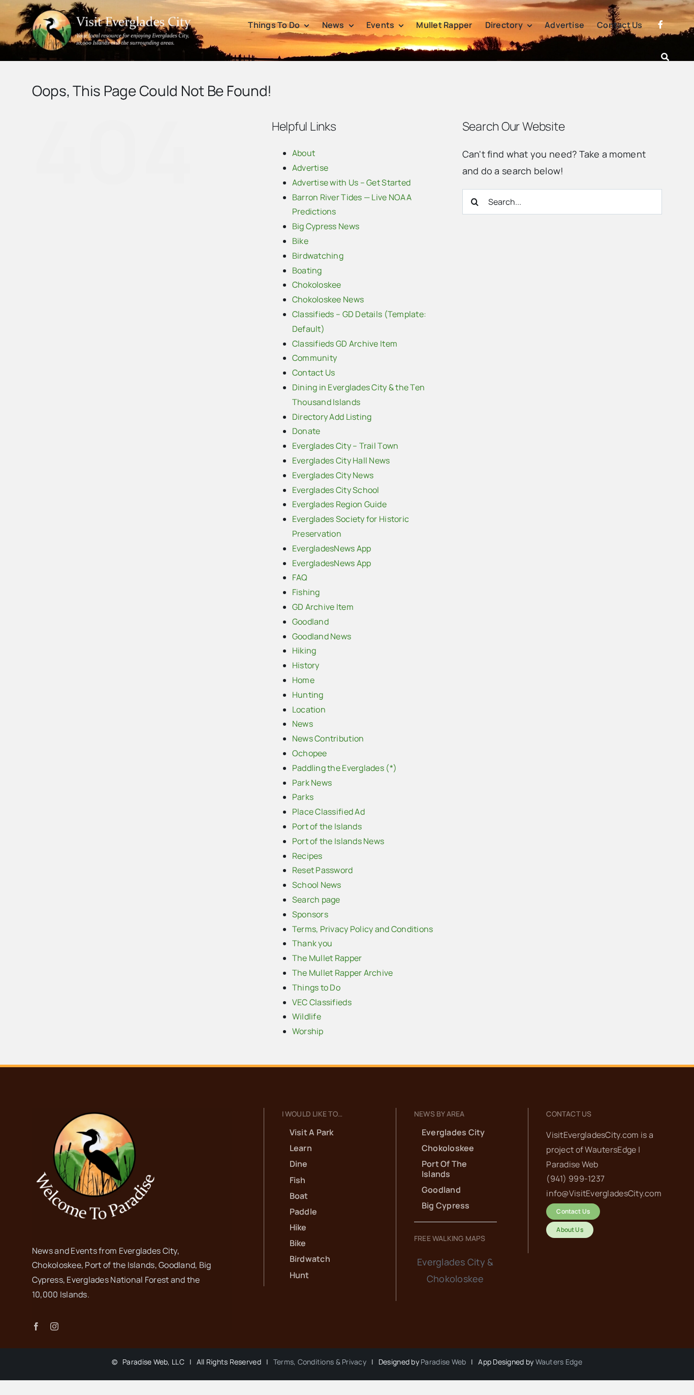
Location (309, 709)
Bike (300, 240)
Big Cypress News (325, 226)
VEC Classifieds (322, 1002)
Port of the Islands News (338, 841)
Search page (316, 899)
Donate (306, 431)
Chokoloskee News (328, 299)
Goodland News (322, 636)
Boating (307, 270)
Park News (312, 782)
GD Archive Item (323, 606)
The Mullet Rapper (327, 958)
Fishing (306, 592)
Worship (308, 1031)
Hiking (304, 650)
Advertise (310, 167)
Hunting (308, 694)
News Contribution (328, 738)
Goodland (310, 621)
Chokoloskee (316, 284)
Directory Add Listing (332, 416)
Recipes (307, 855)
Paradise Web (443, 1362)
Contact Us (313, 372)
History (306, 665)
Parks (302, 796)
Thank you (312, 943)
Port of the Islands (327, 826)
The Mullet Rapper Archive (342, 972)
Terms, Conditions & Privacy (319, 1362)
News (302, 723)
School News (316, 884)
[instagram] (54, 1326)
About (303, 153)
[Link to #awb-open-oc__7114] (665, 57)
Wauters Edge (558, 1362)
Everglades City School (336, 489)
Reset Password (322, 870)
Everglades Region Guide (339, 504)
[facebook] (36, 1326)
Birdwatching (317, 255)
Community (314, 357)
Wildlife (306, 1016)
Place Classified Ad (328, 811)
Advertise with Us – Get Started (351, 182)
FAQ (300, 577)
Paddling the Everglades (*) (344, 767)
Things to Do (316, 987)
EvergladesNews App (331, 548)
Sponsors (310, 914)
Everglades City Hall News (341, 460)
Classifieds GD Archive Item (344, 343)
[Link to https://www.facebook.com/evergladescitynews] (660, 36)
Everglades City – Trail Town (345, 445)
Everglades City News (332, 475)
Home (303, 680)
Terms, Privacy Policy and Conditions (362, 929)
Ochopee (309, 753)
